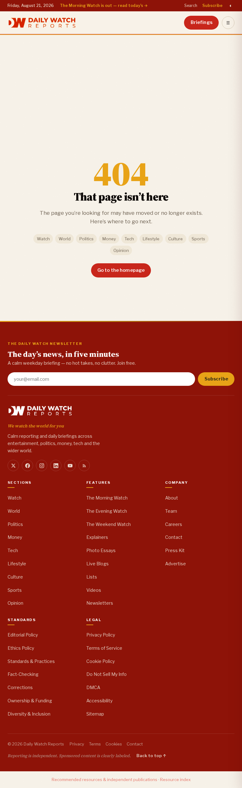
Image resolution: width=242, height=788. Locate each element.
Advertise (175, 563)
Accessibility (99, 700)
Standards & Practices (31, 661)
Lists (91, 577)
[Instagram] (41, 465)
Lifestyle (151, 238)
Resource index (175, 779)
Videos (93, 590)
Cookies (114, 743)
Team (171, 511)
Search (190, 5)
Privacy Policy (100, 634)
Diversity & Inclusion (29, 714)
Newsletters (99, 603)
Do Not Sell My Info (106, 674)
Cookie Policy (100, 661)
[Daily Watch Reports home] (42, 23)
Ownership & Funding (30, 700)
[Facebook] (27, 465)
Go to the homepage (121, 270)
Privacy (77, 743)
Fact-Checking (23, 674)
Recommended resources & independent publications (104, 779)
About (171, 497)
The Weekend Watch (108, 524)
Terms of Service (104, 648)
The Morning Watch (107, 497)
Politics (86, 238)
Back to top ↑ (151, 755)
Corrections (20, 687)
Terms (95, 743)
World (65, 238)
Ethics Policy (21, 648)
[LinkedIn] (55, 465)
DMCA (93, 687)
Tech (129, 238)
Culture (175, 238)
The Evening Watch (106, 511)
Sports (198, 238)
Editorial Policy (23, 634)
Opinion (121, 250)
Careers (173, 524)
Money (109, 238)
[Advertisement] (121, 81)
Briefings (201, 22)
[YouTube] (70, 465)
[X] (13, 465)
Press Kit (175, 550)
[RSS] (84, 465)
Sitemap (95, 714)
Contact (173, 537)
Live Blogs (97, 563)
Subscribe (212, 5)
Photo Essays (101, 550)
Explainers (97, 537)
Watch (43, 238)
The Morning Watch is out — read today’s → (104, 5)
